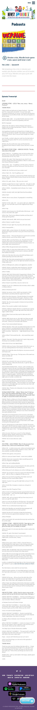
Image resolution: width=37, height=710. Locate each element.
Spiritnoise (19, 708)
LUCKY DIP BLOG (29, 675)
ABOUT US (10, 677)
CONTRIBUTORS (18, 675)
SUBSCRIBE (26, 677)
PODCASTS (10, 675)
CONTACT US (18, 677)
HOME (3, 675)
